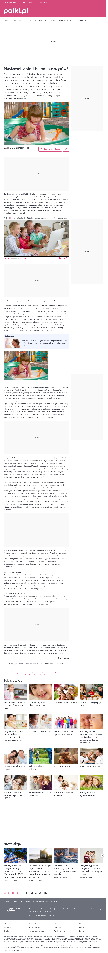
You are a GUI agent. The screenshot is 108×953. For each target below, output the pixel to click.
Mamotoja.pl (33, 923)
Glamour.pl (7, 927)
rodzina (17, 674)
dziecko (8, 674)
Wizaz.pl (82, 927)
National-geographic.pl (36, 931)
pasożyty (28, 674)
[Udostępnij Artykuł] (66, 149)
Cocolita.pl (7, 931)
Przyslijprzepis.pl (59, 931)
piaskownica (50, 674)
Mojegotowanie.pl (35, 927)
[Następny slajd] (102, 855)
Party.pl (56, 923)
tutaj (21, 950)
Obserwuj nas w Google (51, 149)
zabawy (38, 674)
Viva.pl (81, 923)
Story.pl (81, 931)
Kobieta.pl (57, 927)
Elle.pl (6, 923)
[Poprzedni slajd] (4, 855)
